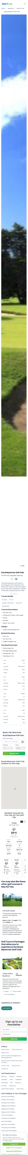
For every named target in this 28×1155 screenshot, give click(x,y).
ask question (7, 1008)
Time (17, 745)
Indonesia (4, 1079)
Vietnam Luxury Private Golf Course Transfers (11, 1061)
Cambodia (4, 1083)
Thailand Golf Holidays (7, 1100)
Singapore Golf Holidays (8, 1112)
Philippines (18, 1079)
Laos (11, 1083)
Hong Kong (12, 1086)
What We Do (5, 1053)
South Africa (20, 1089)
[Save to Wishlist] (16, 579)
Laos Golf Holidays (6, 1121)
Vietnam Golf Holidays (7, 1096)
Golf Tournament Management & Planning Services (11, 1056)
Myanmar (11, 8)
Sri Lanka (3, 1086)
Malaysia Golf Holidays (7, 1109)
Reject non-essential (14, 1148)
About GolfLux (5, 1049)
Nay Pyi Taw (20, 8)
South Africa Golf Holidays (8, 1131)
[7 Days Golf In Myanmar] (12, 962)
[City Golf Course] (12, 900)
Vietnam (3, 1076)
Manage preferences (14, 1151)
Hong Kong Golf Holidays (8, 1127)
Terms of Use (5, 1066)
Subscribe (14, 1039)
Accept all (14, 1144)
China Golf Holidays (7, 1115)
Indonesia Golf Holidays (8, 1103)
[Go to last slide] (4, 292)
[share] (12, 579)
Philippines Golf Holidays (8, 1106)
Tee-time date (8, 738)
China (11, 1079)
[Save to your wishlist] (20, 895)
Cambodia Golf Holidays (8, 1118)
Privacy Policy (16, 1066)
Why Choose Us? (17, 1049)
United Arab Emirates (7, 1089)
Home (3, 8)
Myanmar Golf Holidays (8, 1124)
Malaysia (19, 1076)
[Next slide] (23, 292)
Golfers (5, 745)
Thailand (11, 1076)
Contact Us (4, 1069)
